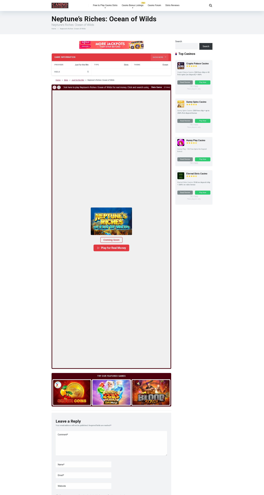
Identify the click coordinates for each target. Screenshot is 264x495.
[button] (111, 221)
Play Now (202, 82)
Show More (158, 57)
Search (178, 41)
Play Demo (71, 392)
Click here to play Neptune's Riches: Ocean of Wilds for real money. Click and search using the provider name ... (103, 87)
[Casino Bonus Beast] (60, 4)
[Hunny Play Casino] (180, 145)
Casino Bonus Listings (132, 5)
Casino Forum (154, 5)
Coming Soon (111, 240)
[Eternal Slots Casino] (180, 178)
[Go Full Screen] (59, 87)
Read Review (185, 82)
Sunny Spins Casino (196, 102)
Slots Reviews (172, 5)
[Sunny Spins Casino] (180, 106)
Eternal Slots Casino (196, 173)
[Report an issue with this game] (54, 87)
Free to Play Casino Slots (105, 5)
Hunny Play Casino (195, 140)
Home (54, 29)
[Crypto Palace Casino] (180, 68)
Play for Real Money (113, 247)
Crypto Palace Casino (197, 63)
